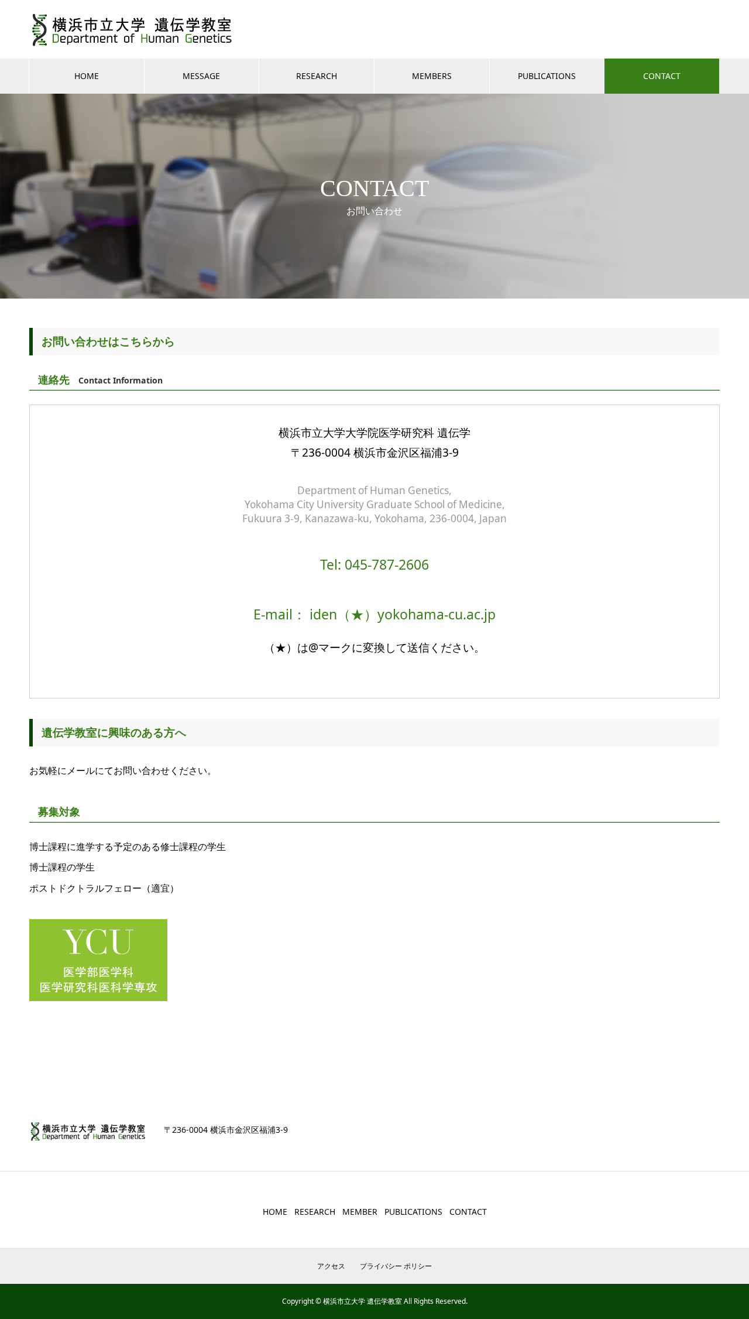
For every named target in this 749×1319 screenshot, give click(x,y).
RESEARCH (316, 75)
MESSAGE (201, 75)
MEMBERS (432, 75)
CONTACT (662, 75)
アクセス (331, 1266)
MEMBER (359, 1211)
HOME (86, 75)
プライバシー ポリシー (396, 1266)
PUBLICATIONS (547, 75)
